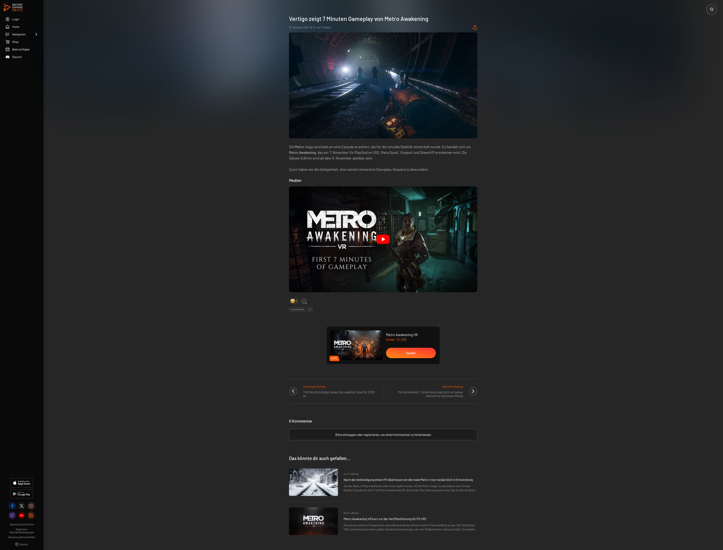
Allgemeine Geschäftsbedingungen (21, 531)
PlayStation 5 (297, 309)
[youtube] (21, 515)
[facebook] (12, 506)
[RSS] (31, 515)
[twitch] (12, 515)
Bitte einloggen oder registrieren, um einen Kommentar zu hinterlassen (383, 434)
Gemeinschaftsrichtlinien (21, 537)
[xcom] (21, 506)
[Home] (13, 8)
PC (310, 309)
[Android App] (21, 494)
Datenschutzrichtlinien (22, 524)
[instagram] (31, 506)
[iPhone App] (21, 483)
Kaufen (411, 353)
